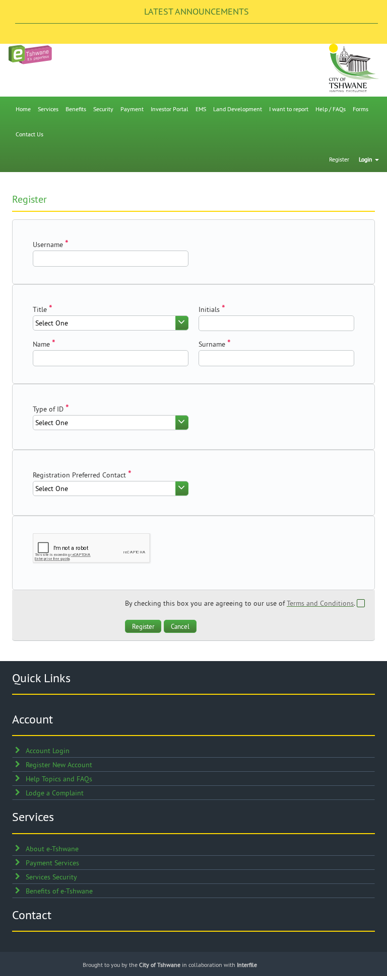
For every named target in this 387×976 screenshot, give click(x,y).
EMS (201, 109)
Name (41, 344)
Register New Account (59, 764)
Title (40, 309)
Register (339, 159)
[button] (143, 626)
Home (23, 109)
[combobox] (110, 323)
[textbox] (110, 258)
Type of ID (48, 409)
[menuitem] (23, 109)
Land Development (237, 109)
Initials (209, 309)
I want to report (288, 109)
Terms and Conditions (320, 603)
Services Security (51, 876)
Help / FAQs (330, 109)
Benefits (76, 109)
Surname (212, 344)
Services (48, 109)
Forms (360, 109)
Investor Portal (169, 109)
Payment (132, 109)
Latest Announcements (196, 11)
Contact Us (29, 134)
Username (48, 244)
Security (103, 109)
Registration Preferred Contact (79, 474)
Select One (51, 323)
